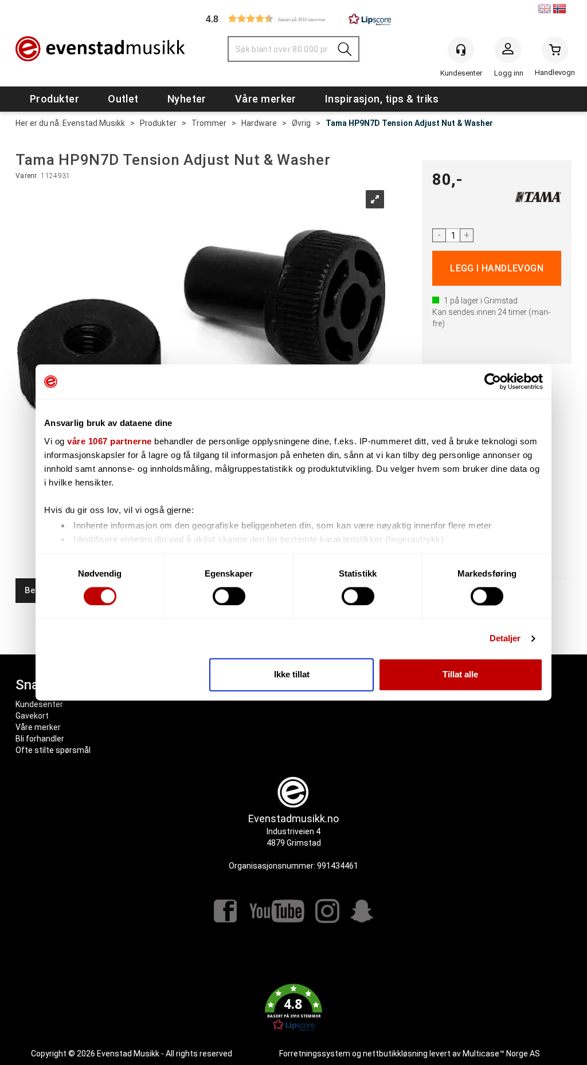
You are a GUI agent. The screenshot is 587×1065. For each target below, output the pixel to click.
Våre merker (265, 99)
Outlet (123, 99)
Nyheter (186, 99)
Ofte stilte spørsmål (53, 750)
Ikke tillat (292, 675)
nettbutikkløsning (395, 1053)
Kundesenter (39, 704)
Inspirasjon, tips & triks (382, 99)
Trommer (208, 123)
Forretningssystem (314, 1053)
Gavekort (32, 715)
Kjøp (496, 268)
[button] (293, 19)
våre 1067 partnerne (109, 441)
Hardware (259, 123)
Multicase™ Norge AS (501, 1053)
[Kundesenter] (461, 50)
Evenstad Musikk (93, 123)
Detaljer (505, 638)
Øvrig (301, 123)
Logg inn (508, 52)
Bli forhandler (39, 738)
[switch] (229, 596)
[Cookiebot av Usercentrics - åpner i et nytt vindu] (493, 381)
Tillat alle (460, 675)
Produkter (54, 99)
